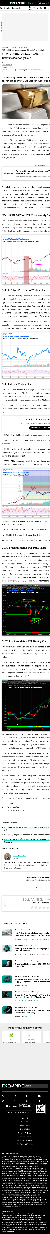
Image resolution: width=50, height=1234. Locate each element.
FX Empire (6, 47)
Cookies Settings (25, 1133)
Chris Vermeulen (19, 855)
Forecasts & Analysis (20, 47)
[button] (3, 3)
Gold (29, 140)
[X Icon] (7, 1096)
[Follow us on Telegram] (48, 8)
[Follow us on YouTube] (44, 8)
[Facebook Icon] (19, 1096)
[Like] (36, 888)
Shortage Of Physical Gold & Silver (29, 535)
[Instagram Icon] (7, 1100)
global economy (16, 673)
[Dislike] (43, 888)
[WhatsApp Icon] (31, 1100)
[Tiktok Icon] (43, 1100)
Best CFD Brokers (40, 903)
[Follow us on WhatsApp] (41, 8)
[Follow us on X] (37, 8)
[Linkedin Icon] (31, 1096)
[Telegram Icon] (19, 1100)
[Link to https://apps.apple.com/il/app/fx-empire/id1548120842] (11, 1106)
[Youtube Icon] (43, 1096)
